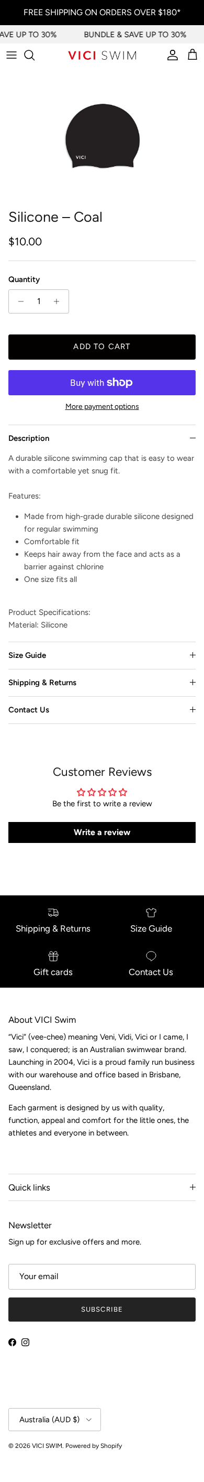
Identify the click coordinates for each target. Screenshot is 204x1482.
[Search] (34, 55)
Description (28, 438)
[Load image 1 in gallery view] (102, 135)
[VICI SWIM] (102, 55)
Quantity (24, 279)
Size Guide (27, 655)
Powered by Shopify (93, 1445)
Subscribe (101, 1309)
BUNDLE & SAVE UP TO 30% (133, 34)
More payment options (102, 407)
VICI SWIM (47, 1445)
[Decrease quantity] (18, 301)
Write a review (102, 832)
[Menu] (11, 55)
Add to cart (101, 346)
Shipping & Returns (42, 682)
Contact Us (28, 710)
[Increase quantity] (59, 301)
